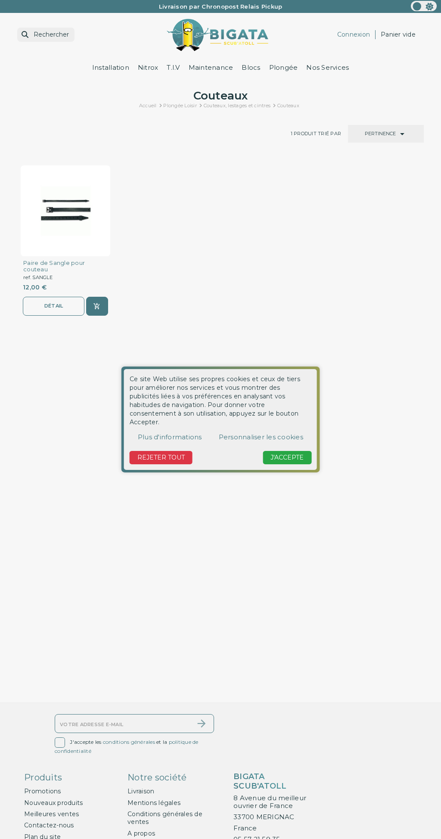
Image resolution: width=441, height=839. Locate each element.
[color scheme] (424, 6)
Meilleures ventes (51, 814)
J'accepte (287, 457)
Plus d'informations (170, 437)
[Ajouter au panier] (97, 306)
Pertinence (386, 134)
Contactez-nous (49, 825)
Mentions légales (153, 803)
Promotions (42, 791)
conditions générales (129, 742)
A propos (141, 833)
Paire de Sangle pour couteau (54, 266)
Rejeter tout (161, 457)
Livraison (140, 791)
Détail (53, 306)
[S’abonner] (201, 723)
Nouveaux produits (53, 803)
